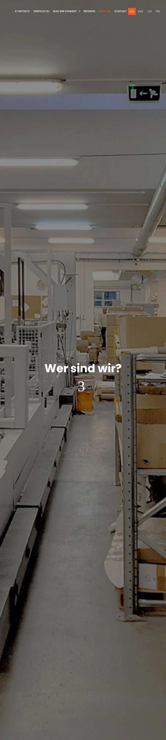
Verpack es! (41, 11)
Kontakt (121, 11)
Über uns (105, 11)
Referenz (89, 11)
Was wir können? (65, 11)
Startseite (22, 11)
